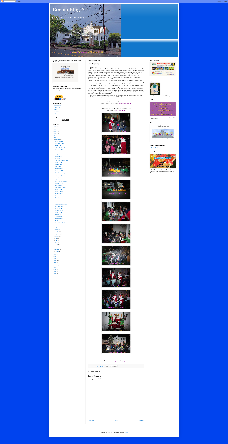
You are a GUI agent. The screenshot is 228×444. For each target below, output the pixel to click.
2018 (55, 258)
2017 (55, 260)
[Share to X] (113, 366)
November (57, 229)
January (57, 251)
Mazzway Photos (57, 105)
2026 (55, 127)
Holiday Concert (58, 164)
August (57, 236)
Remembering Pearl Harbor (61, 204)
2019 (55, 256)
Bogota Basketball (59, 141)
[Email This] (110, 366)
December (57, 139)
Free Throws (58, 166)
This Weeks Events (59, 168)
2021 (55, 137)
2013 (55, 269)
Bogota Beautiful (57, 113)
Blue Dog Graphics (155, 147)
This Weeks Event (59, 145)
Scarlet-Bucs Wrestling (60, 172)
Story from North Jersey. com (61, 195)
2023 (55, 133)
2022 (55, 135)
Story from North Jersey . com (61, 160)
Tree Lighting (58, 214)
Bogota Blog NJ (70, 9)
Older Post (141, 420)
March (56, 247)
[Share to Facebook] (115, 366)
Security (57, 177)
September (57, 234)
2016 (55, 262)
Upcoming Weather (59, 183)
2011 (55, 273)
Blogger (126, 432)
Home (116, 420)
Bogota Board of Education (61, 181)
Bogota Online (57, 107)
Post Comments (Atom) (99, 423)
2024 (55, 131)
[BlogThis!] (111, 366)
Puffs (56, 200)
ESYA (55, 109)
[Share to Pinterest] (116, 366)
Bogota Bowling (58, 162)
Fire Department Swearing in (61, 187)
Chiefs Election (58, 216)
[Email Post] (107, 366)
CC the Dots (56, 111)
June (56, 240)
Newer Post (91, 420)
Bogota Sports (58, 158)
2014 (55, 267)
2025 (55, 129)
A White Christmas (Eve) (60, 147)
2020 (55, 254)
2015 (55, 265)
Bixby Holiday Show (59, 154)
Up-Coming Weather (59, 143)
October (57, 231)
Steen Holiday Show (59, 152)
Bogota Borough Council (60, 175)
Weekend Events (58, 156)
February (57, 249)
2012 (55, 271)
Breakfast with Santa (59, 210)
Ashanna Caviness (59, 191)
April (56, 244)
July (56, 238)
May (56, 242)
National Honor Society (60, 222)
